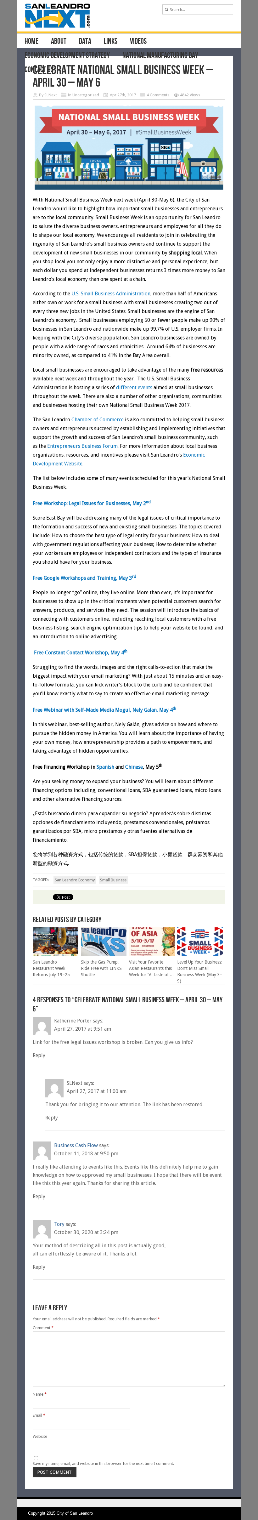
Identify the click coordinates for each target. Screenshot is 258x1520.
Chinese (134, 767)
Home (31, 41)
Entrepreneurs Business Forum (82, 446)
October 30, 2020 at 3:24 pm (86, 1232)
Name (40, 1394)
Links (110, 41)
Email (39, 1415)
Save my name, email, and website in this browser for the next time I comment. (103, 1463)
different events (134, 387)
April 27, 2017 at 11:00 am (96, 1091)
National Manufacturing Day (160, 55)
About (58, 41)
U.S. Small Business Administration (110, 294)
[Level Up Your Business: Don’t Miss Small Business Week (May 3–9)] (200, 954)
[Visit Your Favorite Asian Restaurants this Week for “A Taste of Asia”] (152, 954)
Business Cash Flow (76, 1145)
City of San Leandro (75, 1513)
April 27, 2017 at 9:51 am (82, 1029)
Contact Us (39, 70)
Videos (138, 41)
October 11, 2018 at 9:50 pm (86, 1154)
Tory (59, 1224)
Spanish (106, 767)
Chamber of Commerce (97, 420)
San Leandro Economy (75, 880)
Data (85, 41)
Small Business (113, 880)
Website (40, 1436)
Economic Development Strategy (67, 55)
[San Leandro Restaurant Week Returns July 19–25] (55, 954)
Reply (39, 1055)
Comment (43, 1327)
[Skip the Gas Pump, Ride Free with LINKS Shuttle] (103, 954)
